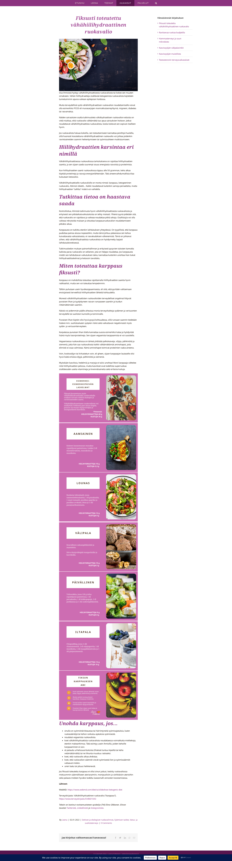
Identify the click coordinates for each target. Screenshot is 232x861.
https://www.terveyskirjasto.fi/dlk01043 (77, 798)
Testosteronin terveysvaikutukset (174, 59)
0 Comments (106, 823)
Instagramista (97, 808)
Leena (64, 819)
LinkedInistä (82, 808)
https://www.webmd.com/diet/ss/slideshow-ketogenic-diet (95, 789)
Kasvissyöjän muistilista (170, 53)
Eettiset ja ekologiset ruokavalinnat (97, 819)
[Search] (156, 3)
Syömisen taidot (121, 819)
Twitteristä (71, 808)
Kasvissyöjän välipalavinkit (171, 47)
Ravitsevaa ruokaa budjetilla (172, 32)
